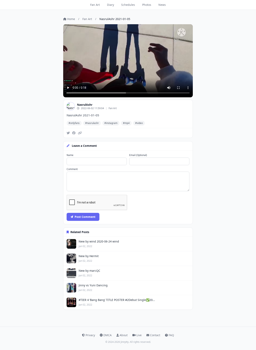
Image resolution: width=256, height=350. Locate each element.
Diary (110, 5)
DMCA (107, 335)
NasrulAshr (84, 105)
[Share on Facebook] (73, 133)
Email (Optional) (138, 155)
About (124, 335)
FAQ (171, 335)
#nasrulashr (92, 123)
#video (139, 123)
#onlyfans (74, 123)
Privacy (90, 335)
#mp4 (126, 123)
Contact (155, 335)
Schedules (128, 5)
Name (70, 155)
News (162, 5)
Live (139, 335)
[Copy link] (80, 133)
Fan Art (95, 5)
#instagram (110, 123)
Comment (72, 169)
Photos (146, 5)
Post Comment (85, 217)
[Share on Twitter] (68, 133)
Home (71, 19)
